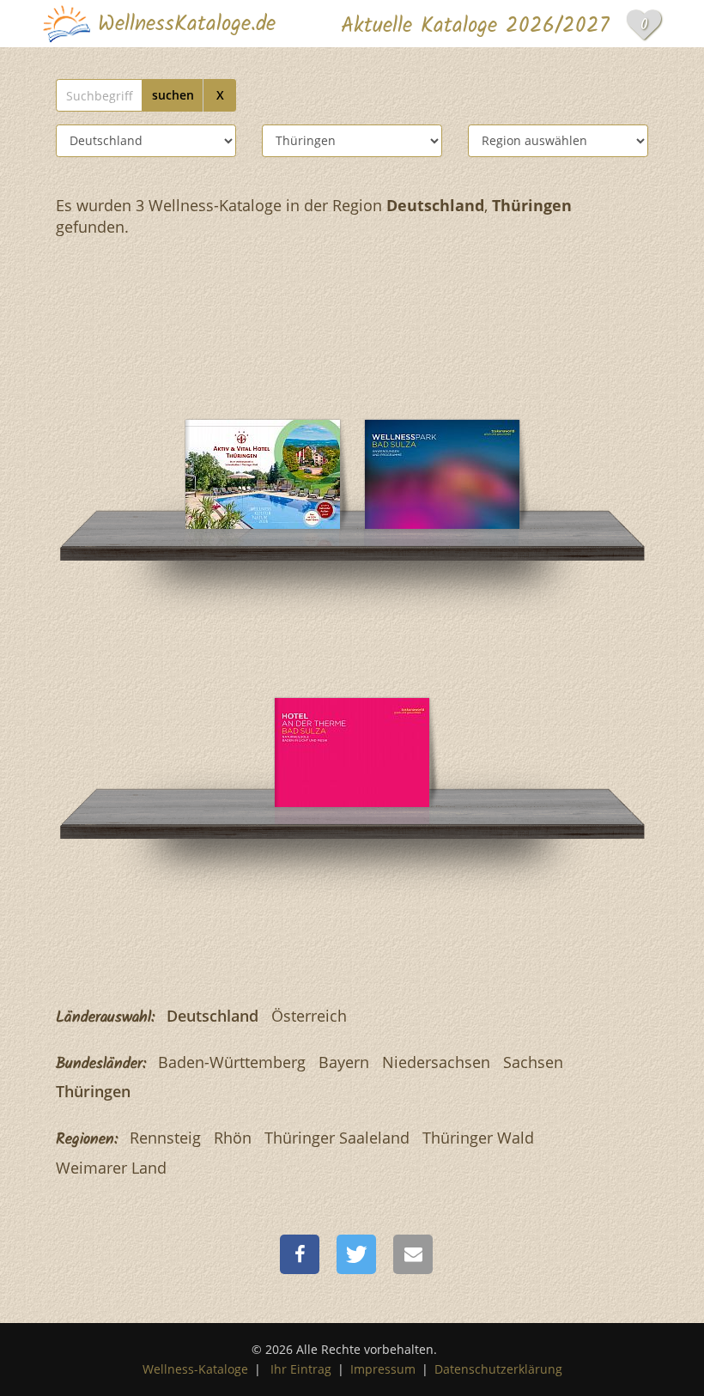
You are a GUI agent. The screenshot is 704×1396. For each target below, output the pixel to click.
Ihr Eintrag (300, 1369)
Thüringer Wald (478, 1137)
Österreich (309, 1015)
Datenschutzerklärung (498, 1369)
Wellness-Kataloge (195, 1369)
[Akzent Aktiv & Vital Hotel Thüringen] (262, 424)
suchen (173, 95)
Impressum (383, 1369)
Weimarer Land (111, 1167)
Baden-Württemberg (232, 1062)
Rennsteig (165, 1137)
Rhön (233, 1137)
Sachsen (533, 1062)
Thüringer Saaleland (337, 1137)
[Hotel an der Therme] (442, 424)
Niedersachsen (436, 1062)
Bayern (344, 1062)
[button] (299, 1254)
